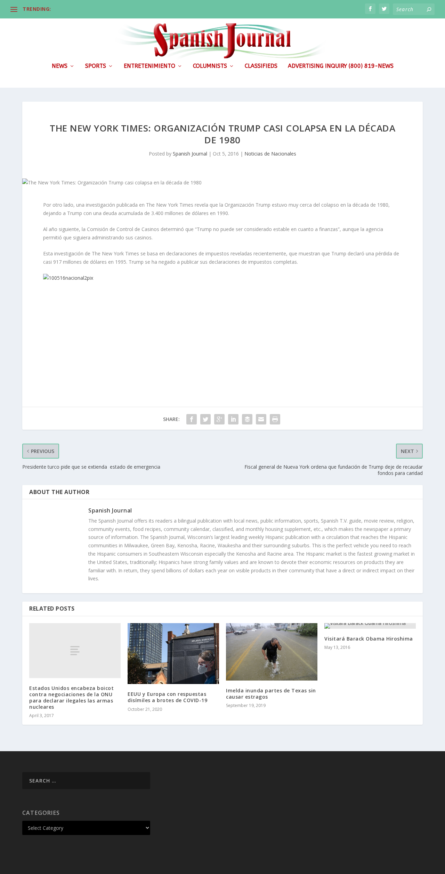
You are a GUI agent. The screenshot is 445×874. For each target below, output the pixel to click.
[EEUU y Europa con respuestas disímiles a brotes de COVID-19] (173, 653)
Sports (95, 66)
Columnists (210, 66)
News (59, 66)
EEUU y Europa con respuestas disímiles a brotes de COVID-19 (167, 697)
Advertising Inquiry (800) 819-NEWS (341, 66)
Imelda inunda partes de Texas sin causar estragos (271, 693)
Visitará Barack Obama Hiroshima (368, 638)
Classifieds (261, 66)
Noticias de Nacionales (270, 153)
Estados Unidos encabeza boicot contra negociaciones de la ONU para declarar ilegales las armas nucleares (71, 697)
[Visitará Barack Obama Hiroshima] (370, 626)
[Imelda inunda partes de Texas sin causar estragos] (271, 652)
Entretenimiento (149, 66)
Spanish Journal (190, 153)
